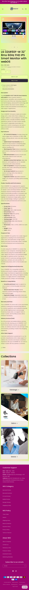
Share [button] (4, 347)
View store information (8, 88)
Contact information (23, 584)
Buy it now (15, 80)
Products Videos (7, 550)
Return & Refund (7, 523)
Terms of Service (7, 532)
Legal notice (15, 586)
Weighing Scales (7, 505)
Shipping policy (14, 584)
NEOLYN (9, 582)
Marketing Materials (8, 557)
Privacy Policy (6, 529)
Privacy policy (22, 582)
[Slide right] (17, 47)
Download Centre (7, 554)
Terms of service (6, 584)
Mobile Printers (6, 499)
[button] (2, 9)
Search (4, 517)
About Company (7, 541)
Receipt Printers (7, 502)
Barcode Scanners (7, 493)
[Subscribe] (24, 566)
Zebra (13, 423)
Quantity (3, 69)
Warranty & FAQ (7, 547)
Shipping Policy (6, 520)
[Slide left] (11, 47)
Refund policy (15, 582)
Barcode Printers (7, 490)
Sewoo (13, 457)
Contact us (5, 544)
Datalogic (13, 390)
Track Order (6, 514)
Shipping (9, 66)
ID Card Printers (7, 496)
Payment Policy (7, 526)
